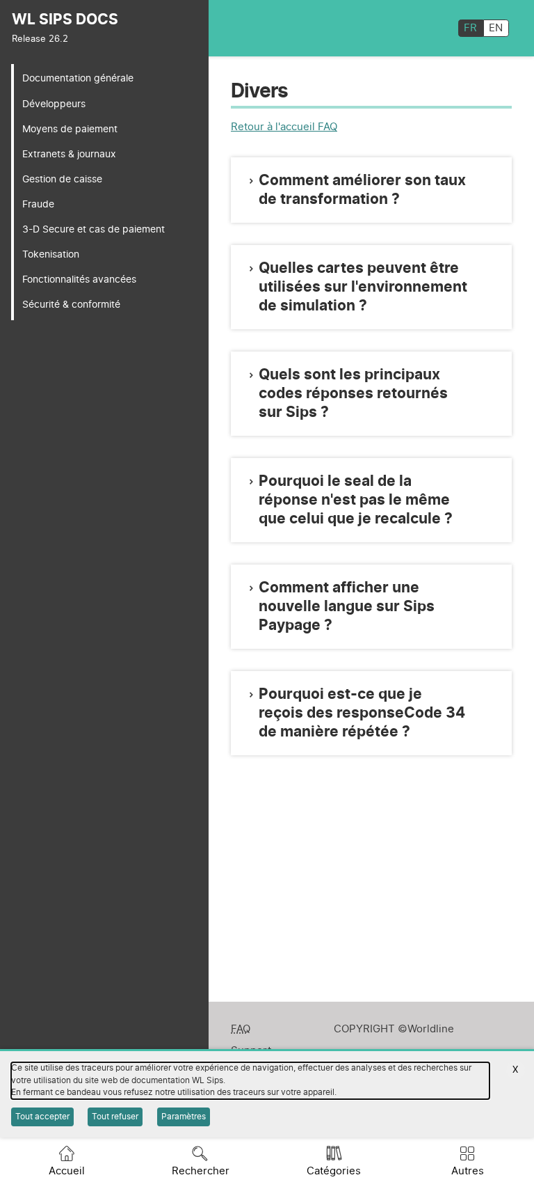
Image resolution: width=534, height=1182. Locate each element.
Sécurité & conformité (71, 304)
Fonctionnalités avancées (79, 279)
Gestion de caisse (62, 179)
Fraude (38, 204)
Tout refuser (115, 1116)
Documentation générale (78, 78)
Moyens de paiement (70, 129)
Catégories (334, 1171)
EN (496, 28)
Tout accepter (42, 1116)
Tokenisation (50, 254)
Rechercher (200, 1171)
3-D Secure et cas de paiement (93, 229)
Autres (467, 1171)
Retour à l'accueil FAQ (284, 127)
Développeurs (54, 104)
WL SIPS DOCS (65, 20)
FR (470, 28)
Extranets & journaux (69, 154)
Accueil (67, 1171)
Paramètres (183, 1116)
